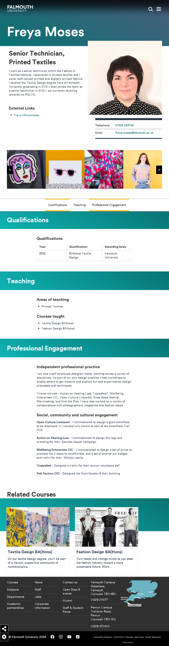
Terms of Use (127, 642)
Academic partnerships (15, 605)
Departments (15, 596)
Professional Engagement (109, 205)
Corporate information (42, 605)
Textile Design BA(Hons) (38, 540)
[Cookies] (4, 637)
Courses (12, 582)
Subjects (13, 589)
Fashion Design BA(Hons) (106, 540)
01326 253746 (124, 125)
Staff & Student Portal (73, 609)
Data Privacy (139, 637)
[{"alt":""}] (26, 169)
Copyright (129, 637)
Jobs (38, 596)
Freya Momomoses (26, 115)
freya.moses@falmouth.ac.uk (134, 133)
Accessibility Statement (103, 637)
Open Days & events (71, 591)
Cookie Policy (118, 637)
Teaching (79, 205)
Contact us (70, 582)
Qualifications (57, 205)
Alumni (67, 600)
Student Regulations (153, 637)
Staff (38, 589)
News (38, 582)
